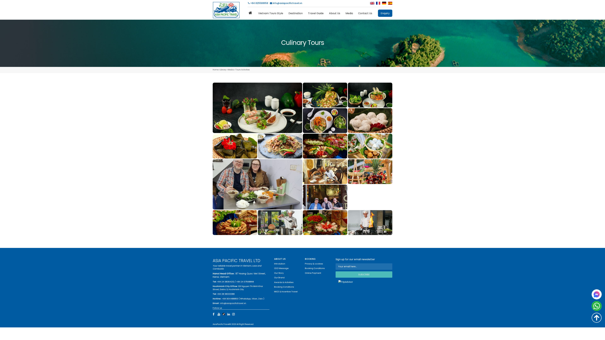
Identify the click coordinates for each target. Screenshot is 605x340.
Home (215, 69)
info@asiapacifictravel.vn (287, 3)
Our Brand (279, 277)
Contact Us (365, 13)
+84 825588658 (259, 3)
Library (223, 69)
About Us (334, 13)
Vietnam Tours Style (270, 13)
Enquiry (385, 13)
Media (349, 13)
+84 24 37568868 (245, 281)
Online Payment (313, 273)
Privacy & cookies (314, 263)
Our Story (279, 273)
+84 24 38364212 (226, 281)
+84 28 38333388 (226, 293)
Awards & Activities (284, 282)
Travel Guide (316, 13)
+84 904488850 (230, 298)
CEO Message (281, 268)
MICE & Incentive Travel (286, 291)
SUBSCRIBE (364, 274)
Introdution (279, 263)
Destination (295, 13)
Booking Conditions (284, 286)
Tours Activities (242, 69)
